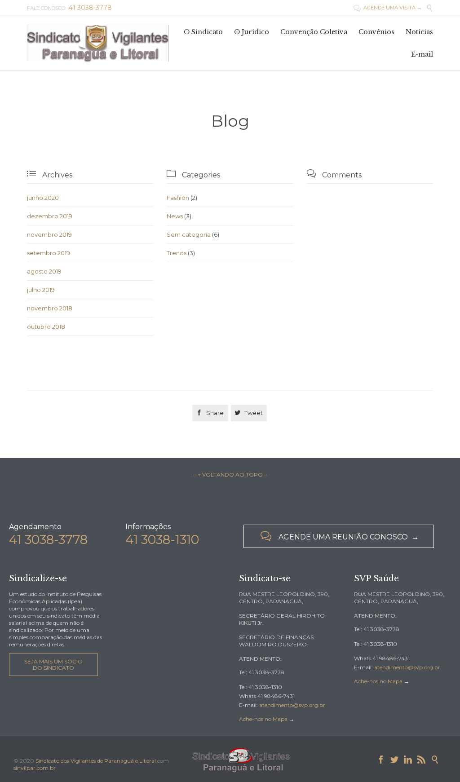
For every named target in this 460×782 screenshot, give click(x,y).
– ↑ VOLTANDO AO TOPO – (230, 474)
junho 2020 (43, 197)
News (175, 216)
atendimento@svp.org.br (292, 705)
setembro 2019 (48, 252)
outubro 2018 (46, 326)
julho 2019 (41, 289)
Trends (176, 252)
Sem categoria (189, 234)
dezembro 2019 (49, 216)
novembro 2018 (49, 308)
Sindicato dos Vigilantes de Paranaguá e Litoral (95, 760)
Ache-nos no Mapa (263, 719)
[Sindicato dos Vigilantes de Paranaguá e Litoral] (98, 43)
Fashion (178, 197)
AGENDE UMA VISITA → (388, 7)
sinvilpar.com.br (34, 767)
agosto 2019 (44, 271)
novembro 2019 (49, 234)
